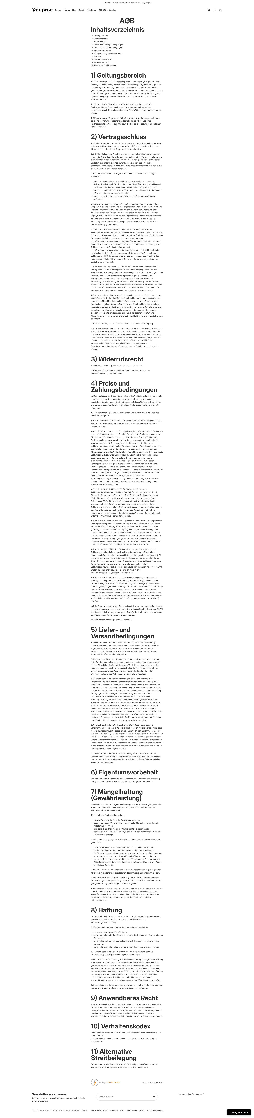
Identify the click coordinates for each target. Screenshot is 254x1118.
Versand (142, 1110)
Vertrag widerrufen (239, 1112)
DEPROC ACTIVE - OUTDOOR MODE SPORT (54, 1110)
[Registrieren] (154, 1096)
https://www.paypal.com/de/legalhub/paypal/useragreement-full (119, 241)
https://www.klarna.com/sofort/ (109, 516)
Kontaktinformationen (155, 1110)
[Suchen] (209, 10)
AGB (121, 1110)
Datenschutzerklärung (99, 1110)
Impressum (114, 1110)
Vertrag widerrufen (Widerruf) (191, 1094)
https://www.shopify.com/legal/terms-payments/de (118, 544)
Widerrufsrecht (131, 1110)
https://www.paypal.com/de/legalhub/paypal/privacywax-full (117, 250)
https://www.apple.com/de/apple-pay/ (107, 573)
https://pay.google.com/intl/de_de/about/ (141, 598)
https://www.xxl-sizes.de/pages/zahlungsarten (111, 619)
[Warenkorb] (220, 10)
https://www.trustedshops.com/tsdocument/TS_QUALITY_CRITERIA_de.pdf (123, 1038)
